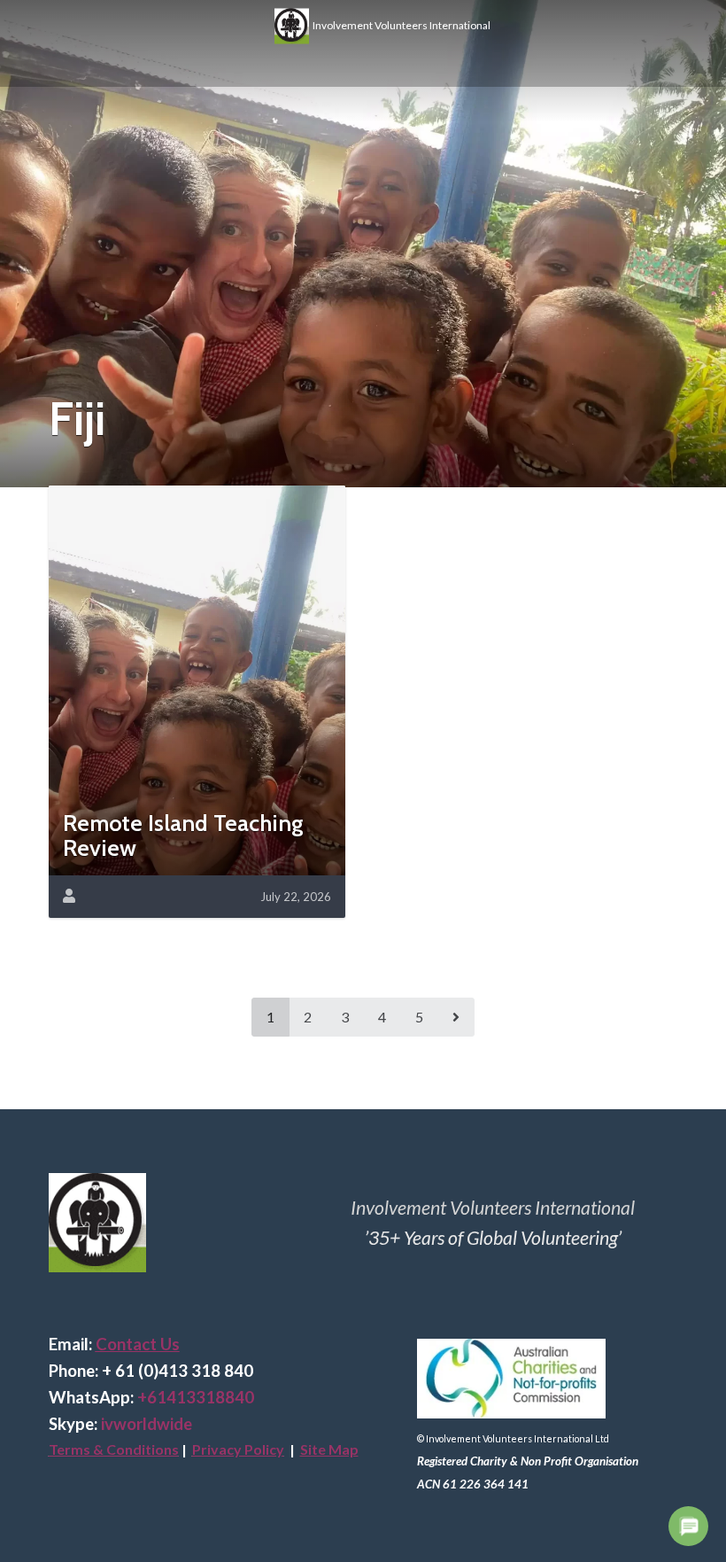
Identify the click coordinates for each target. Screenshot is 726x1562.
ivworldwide (146, 1424)
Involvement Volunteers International (399, 24)
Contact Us (138, 1344)
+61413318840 (195, 1397)
